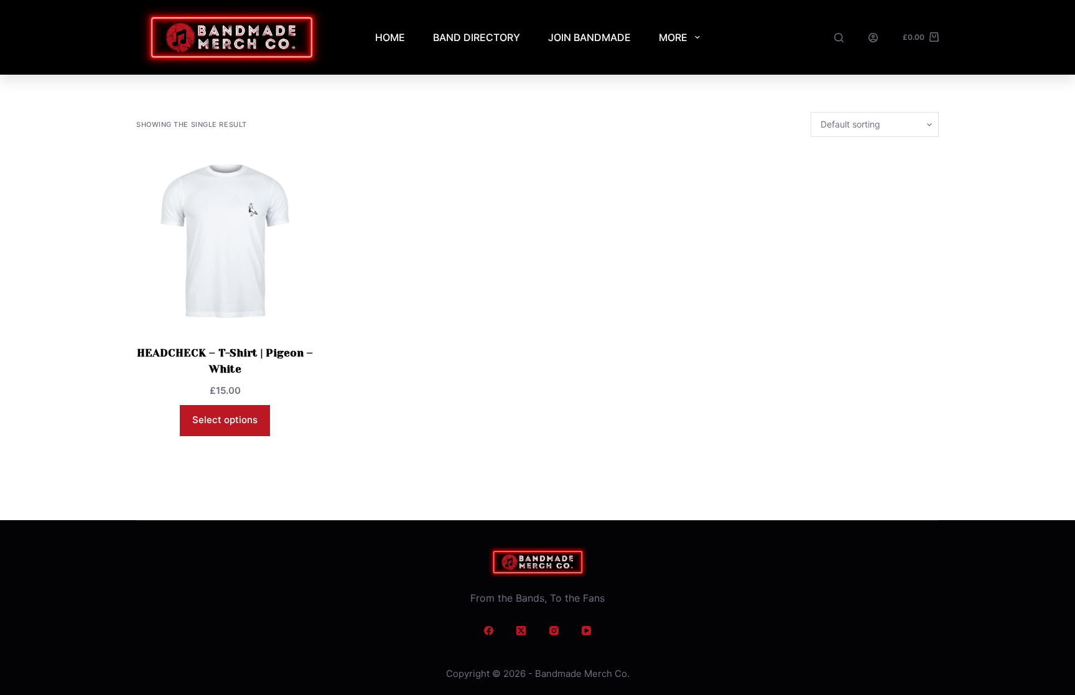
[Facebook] (489, 631)
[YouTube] (586, 631)
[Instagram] (554, 631)
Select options (225, 420)
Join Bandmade (589, 37)
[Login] (873, 37)
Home (390, 37)
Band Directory (476, 37)
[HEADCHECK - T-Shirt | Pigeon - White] (225, 241)
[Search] (839, 37)
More (673, 37)
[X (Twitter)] (521, 631)
